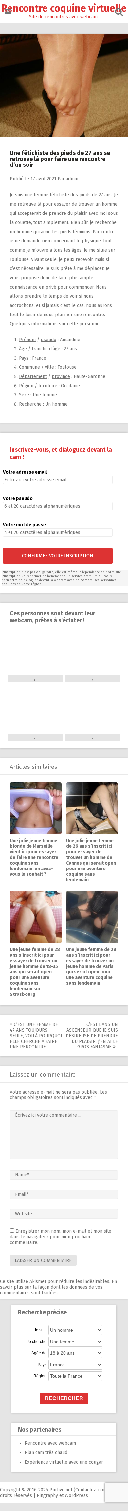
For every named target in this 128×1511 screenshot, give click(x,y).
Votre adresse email (25, 472)
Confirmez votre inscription (57, 556)
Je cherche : (37, 1341)
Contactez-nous (91, 1490)
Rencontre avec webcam (50, 1443)
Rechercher (64, 1398)
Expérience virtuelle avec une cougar (64, 1462)
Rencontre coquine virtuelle (64, 8)
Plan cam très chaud (46, 1452)
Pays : (43, 1364)
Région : (40, 1376)
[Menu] (8, 12)
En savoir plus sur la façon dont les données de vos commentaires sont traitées (58, 1287)
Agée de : (39, 1353)
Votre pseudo (18, 498)
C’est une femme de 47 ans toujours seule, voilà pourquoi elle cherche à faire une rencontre (36, 1036)
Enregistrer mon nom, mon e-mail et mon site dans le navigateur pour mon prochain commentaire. (60, 1236)
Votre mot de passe (24, 525)
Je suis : (41, 1330)
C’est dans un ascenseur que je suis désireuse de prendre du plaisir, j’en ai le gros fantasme (92, 1036)
